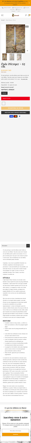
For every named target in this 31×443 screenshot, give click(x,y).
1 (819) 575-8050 (7, 7)
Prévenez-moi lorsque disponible (15, 112)
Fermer (29, 3)
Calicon (19, 9)
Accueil (3, 20)
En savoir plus (24, 79)
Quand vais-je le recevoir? (7, 87)
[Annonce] (15, 3)
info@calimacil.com (18, 7)
